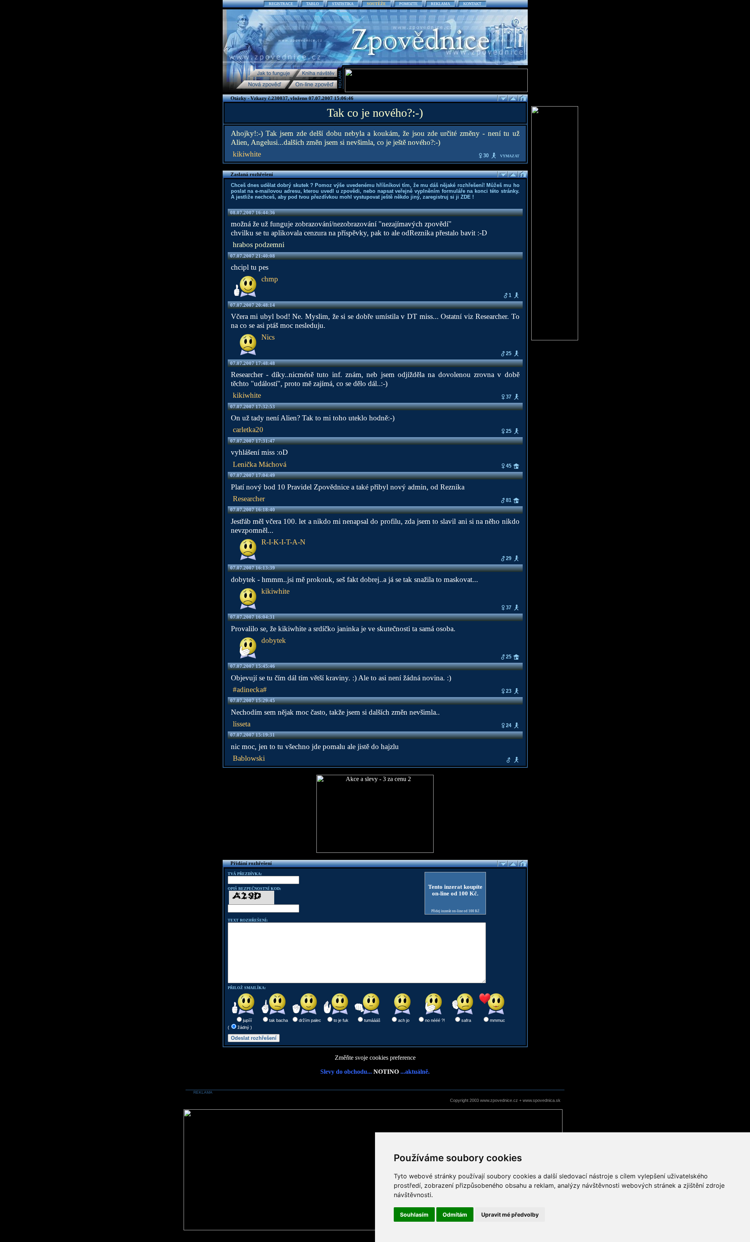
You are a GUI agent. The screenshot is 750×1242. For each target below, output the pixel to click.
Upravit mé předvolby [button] (510, 1214)
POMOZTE (408, 4)
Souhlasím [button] (414, 1214)
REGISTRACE (281, 4)
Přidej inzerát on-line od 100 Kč (455, 911)
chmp (269, 279)
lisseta (241, 724)
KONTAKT (472, 4)
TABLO (312, 4)
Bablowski (249, 758)
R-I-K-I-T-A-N (283, 542)
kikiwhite (247, 154)
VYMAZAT (510, 156)
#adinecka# (250, 689)
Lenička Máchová (259, 464)
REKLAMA (440, 4)
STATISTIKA (343, 4)
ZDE (466, 197)
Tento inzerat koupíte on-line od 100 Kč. (455, 890)
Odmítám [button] (455, 1214)
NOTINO (386, 1071)
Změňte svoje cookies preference (375, 1057)
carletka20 (248, 429)
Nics (268, 337)
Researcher (249, 499)
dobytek (273, 640)
